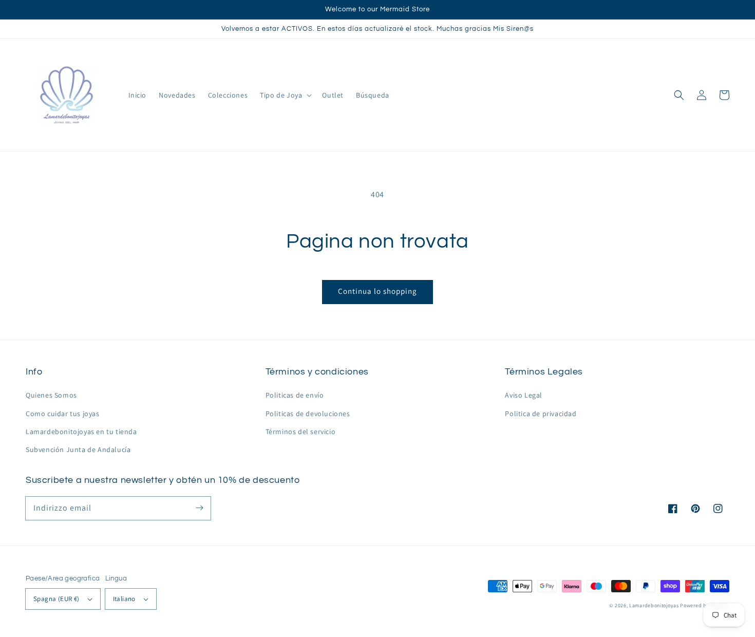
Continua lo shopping (377, 291)
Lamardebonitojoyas (654, 605)
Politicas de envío (295, 395)
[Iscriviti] (199, 508)
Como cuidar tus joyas (63, 413)
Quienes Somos (51, 395)
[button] (679, 95)
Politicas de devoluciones (308, 413)
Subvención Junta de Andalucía (78, 449)
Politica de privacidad (540, 413)
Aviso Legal (523, 395)
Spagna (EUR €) (56, 598)
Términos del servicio (301, 431)
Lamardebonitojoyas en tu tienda (81, 431)
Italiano (124, 598)
